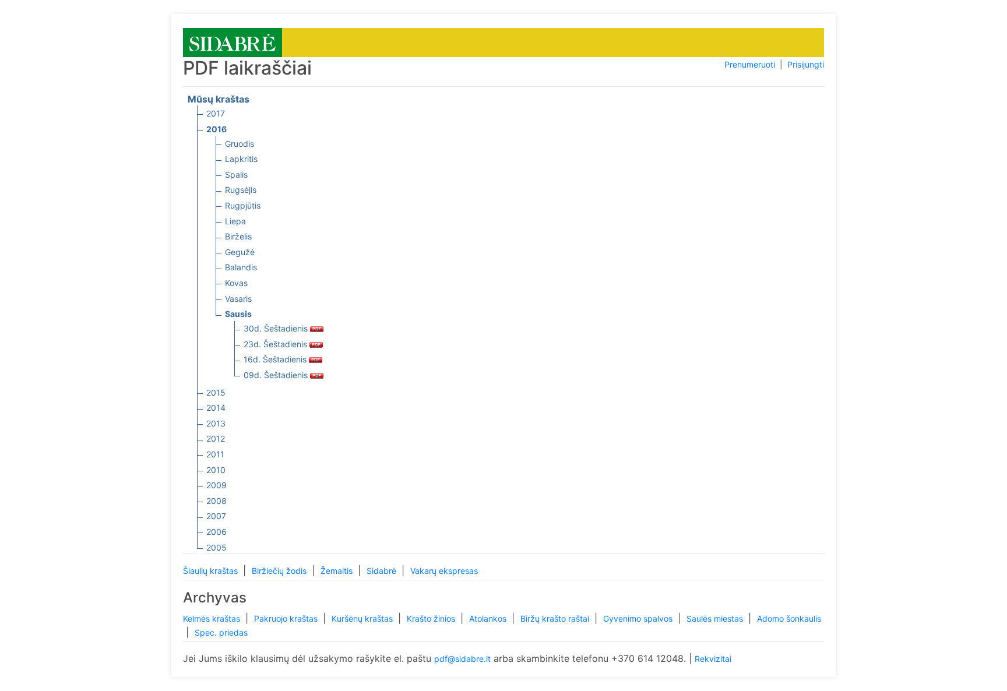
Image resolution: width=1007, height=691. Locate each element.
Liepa (235, 221)
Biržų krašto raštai (555, 618)
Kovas (236, 283)
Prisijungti (805, 64)
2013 (216, 423)
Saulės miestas (715, 618)
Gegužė (240, 252)
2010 (216, 470)
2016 (216, 129)
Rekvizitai (713, 659)
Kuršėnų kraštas (363, 618)
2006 (216, 532)
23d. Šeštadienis (276, 344)
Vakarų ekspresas (444, 571)
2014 (216, 408)
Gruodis (239, 144)
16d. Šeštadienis (276, 359)
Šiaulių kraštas (211, 571)
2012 (215, 438)
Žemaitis (338, 571)
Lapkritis (241, 159)
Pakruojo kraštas (287, 618)
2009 (216, 485)
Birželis (238, 236)
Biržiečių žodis (280, 571)
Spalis (236, 174)
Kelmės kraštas (212, 618)
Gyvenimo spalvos (639, 618)
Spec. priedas (221, 632)
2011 (215, 454)
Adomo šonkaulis (789, 618)
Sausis (238, 314)
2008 (216, 501)
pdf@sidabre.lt (462, 659)
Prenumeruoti (749, 64)
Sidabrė (383, 571)
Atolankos (489, 618)
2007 (216, 516)
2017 (215, 113)
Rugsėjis (240, 190)
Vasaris (238, 299)
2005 (216, 547)
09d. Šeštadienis (277, 375)
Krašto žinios (432, 618)
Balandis (241, 267)
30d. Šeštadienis (277, 328)
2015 (216, 392)
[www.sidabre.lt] (232, 42)
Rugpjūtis (242, 205)
